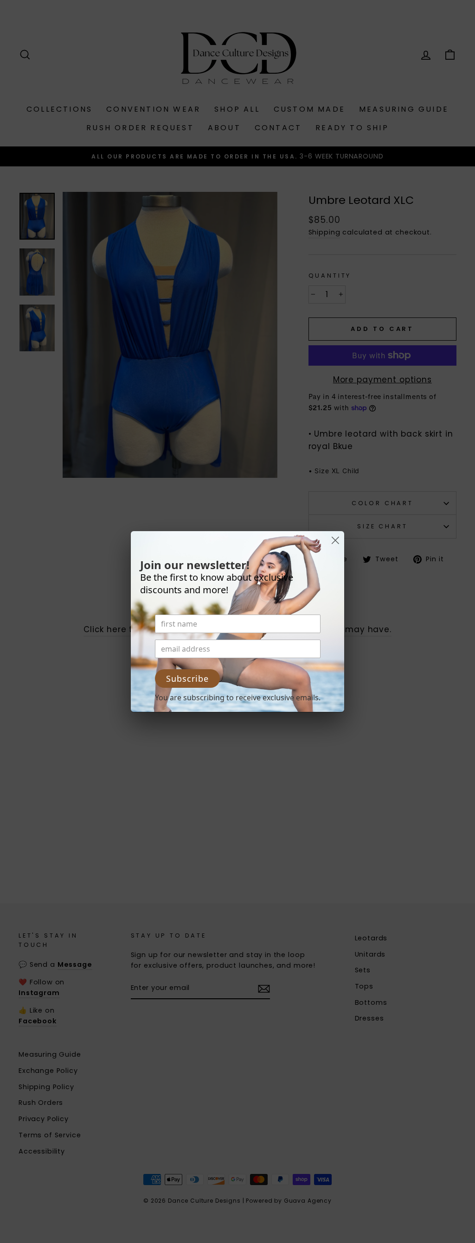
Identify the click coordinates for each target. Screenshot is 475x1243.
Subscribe (187, 678)
